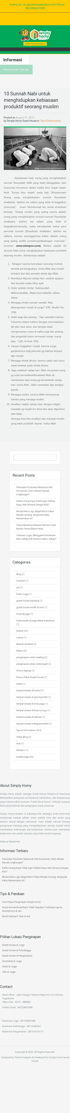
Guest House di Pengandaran (17, 955)
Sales (19, 683)
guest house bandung (27, 600)
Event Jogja (22, 594)
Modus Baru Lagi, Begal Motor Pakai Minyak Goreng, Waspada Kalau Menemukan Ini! (35, 515)
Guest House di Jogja (13, 945)
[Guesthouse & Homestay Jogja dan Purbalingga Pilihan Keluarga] (35, 34)
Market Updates (24, 644)
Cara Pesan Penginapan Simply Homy (21, 902)
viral (18, 743)
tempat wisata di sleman (29, 717)
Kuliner (19, 630)
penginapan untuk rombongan (32, 664)
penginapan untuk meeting (30, 657)
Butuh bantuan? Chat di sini (16, 916)
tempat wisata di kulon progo (31, 710)
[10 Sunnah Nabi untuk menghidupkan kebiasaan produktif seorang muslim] (35, 148)
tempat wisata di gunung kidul (32, 697)
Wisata (20, 750)
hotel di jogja (23, 614)
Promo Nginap (23, 670)
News (19, 650)
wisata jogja (22, 756)
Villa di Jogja (8, 972)
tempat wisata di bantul (28, 690)
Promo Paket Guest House (29, 677)
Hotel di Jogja (9, 966)
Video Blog (22, 737)
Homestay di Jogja (12, 961)
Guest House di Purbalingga (16, 950)
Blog (18, 574)
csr (18, 587)
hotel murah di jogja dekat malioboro (35, 620)
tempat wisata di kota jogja (30, 703)
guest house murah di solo (30, 607)
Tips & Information (50, 120)
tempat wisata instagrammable (32, 723)
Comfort (20, 580)
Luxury (19, 637)
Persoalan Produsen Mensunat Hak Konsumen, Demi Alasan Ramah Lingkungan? (34, 491)
